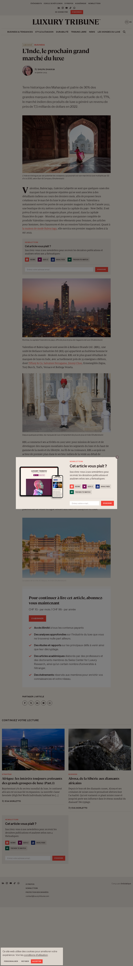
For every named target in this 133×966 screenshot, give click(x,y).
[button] (66, 483)
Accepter (36, 961)
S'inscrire (107, 503)
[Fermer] (117, 457)
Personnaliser (11, 961)
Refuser (25, 961)
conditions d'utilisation (36, 955)
